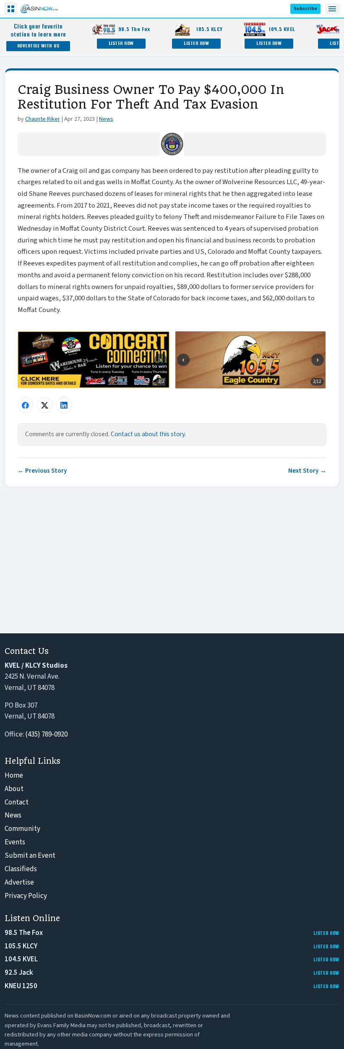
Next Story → (307, 470)
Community (22, 829)
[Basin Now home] (39, 9)
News (106, 119)
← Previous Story (42, 470)
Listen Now (121, 43)
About (14, 789)
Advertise (19, 882)
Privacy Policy (26, 896)
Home (14, 775)
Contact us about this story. (148, 434)
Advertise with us (38, 45)
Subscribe (305, 8)
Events (15, 842)
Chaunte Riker (42, 119)
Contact (17, 802)
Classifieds (21, 869)
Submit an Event (30, 856)
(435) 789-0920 (46, 734)
